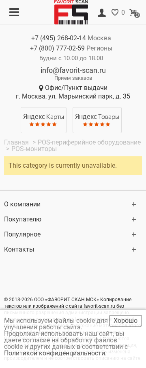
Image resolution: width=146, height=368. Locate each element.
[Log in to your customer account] (102, 13)
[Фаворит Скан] (74, 11)
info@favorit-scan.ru (73, 70)
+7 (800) (57, 48)
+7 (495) (58, 38)
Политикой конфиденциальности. (56, 353)
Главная (17, 142)
